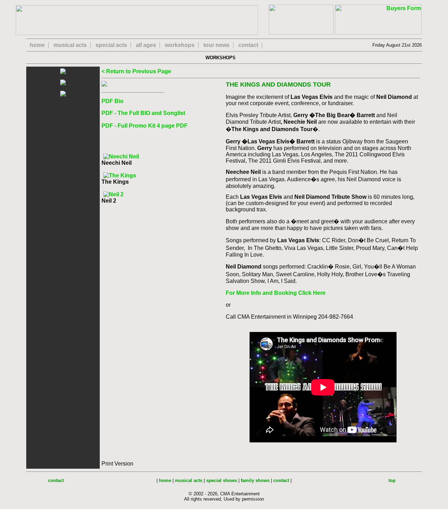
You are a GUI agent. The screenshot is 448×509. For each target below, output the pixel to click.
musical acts (70, 45)
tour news (216, 45)
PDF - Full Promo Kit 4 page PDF (145, 126)
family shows (255, 480)
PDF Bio (113, 101)
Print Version (117, 464)
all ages (146, 45)
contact (248, 45)
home (37, 45)
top (392, 480)
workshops (180, 45)
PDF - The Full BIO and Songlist (143, 113)
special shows (221, 480)
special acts (111, 45)
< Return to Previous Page (136, 71)
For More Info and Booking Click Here (276, 293)
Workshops (222, 57)
